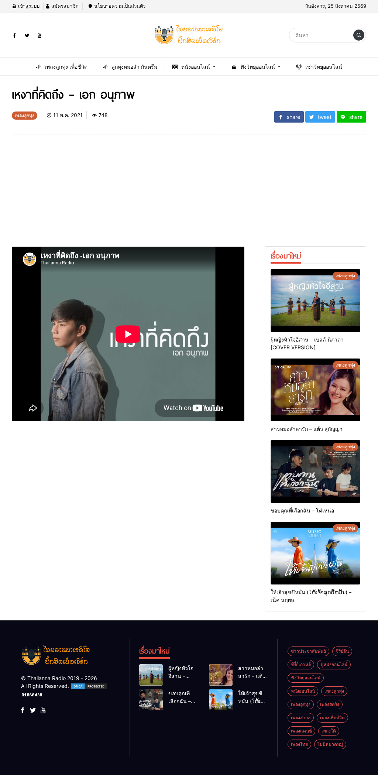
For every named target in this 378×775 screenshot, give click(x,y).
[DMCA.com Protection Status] (89, 686)
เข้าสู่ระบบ (28, 6)
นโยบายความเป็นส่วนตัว (119, 6)
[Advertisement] (128, 195)
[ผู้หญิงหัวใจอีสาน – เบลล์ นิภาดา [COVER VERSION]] (315, 300)
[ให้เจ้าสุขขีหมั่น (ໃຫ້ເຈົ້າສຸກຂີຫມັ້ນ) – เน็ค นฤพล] (315, 553)
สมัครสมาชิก (64, 6)
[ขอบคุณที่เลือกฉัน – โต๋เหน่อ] (315, 471)
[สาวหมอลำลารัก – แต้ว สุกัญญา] (315, 390)
